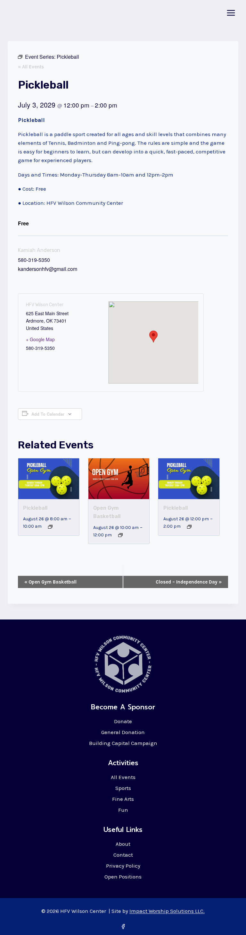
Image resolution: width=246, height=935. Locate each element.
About (123, 844)
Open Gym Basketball (50, 582)
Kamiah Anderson (39, 250)
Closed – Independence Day (189, 582)
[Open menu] (230, 12)
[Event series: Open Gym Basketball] (120, 535)
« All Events (31, 67)
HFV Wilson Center (44, 304)
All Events (123, 777)
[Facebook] (123, 926)
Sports (123, 788)
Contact (123, 855)
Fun (123, 810)
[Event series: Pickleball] (50, 527)
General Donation (123, 732)
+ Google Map (40, 339)
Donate (123, 721)
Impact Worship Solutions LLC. (167, 911)
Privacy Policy (123, 865)
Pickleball (35, 508)
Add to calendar (47, 414)
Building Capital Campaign (123, 743)
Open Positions (123, 876)
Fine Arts (123, 799)
